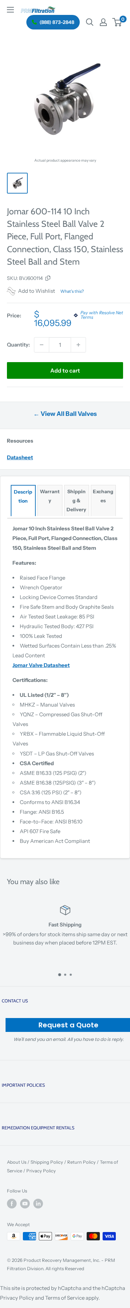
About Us (16, 1162)
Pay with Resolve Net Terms (101, 315)
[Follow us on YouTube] (25, 1203)
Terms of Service (65, 1297)
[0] (117, 22)
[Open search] (90, 22)
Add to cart (65, 370)
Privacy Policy (41, 1170)
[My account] (103, 22)
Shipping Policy (47, 1162)
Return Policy (81, 1162)
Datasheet (20, 457)
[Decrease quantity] (41, 344)
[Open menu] (10, 9)
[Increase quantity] (78, 344)
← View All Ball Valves (65, 414)
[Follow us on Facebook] (12, 1203)
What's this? (72, 291)
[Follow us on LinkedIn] (38, 1203)
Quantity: (18, 344)
